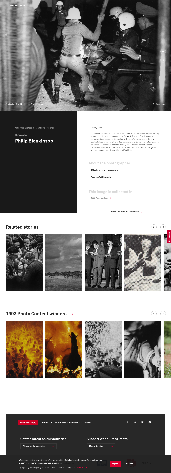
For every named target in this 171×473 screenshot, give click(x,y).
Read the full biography (101, 177)
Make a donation (96, 446)
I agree (115, 464)
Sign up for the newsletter (34, 446)
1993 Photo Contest (17, 6)
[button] (154, 227)
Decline (129, 464)
